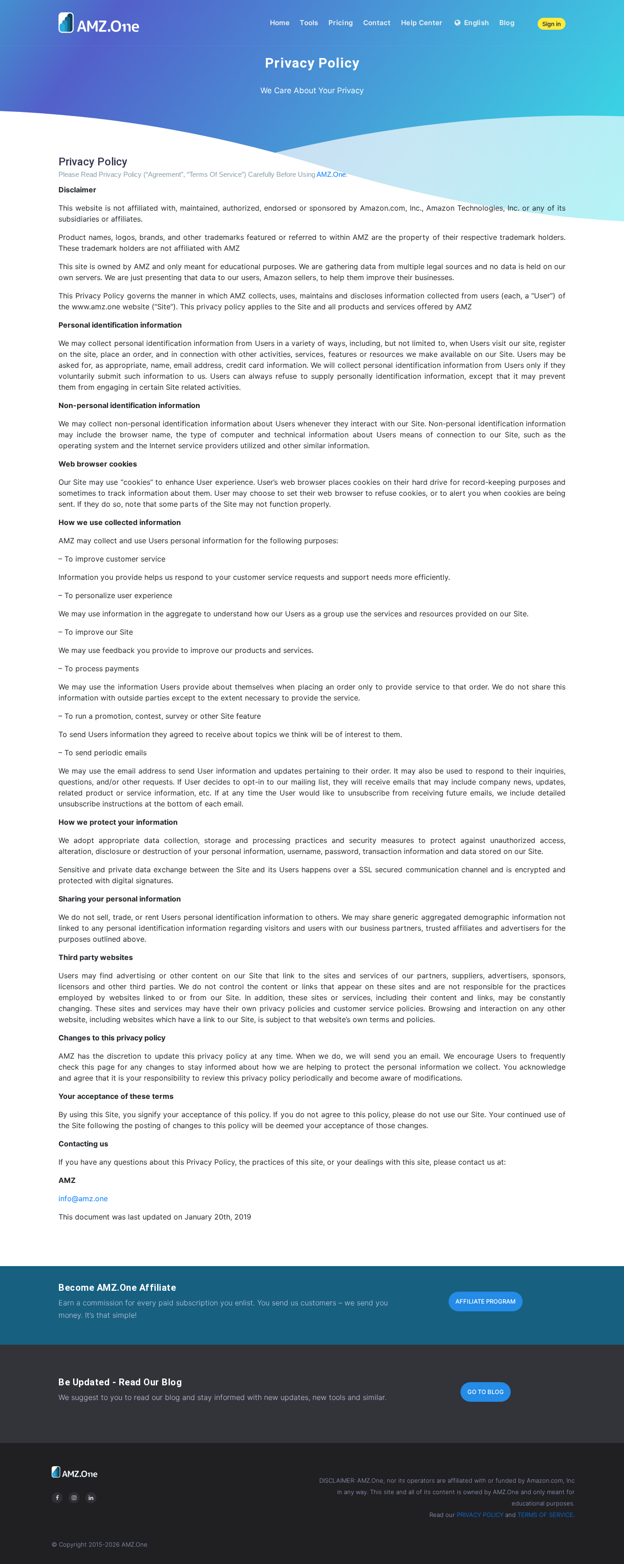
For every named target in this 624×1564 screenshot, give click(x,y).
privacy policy (480, 1514)
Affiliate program (485, 1301)
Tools (309, 22)
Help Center (421, 22)
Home (280, 22)
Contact (377, 22)
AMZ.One (331, 174)
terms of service (545, 1514)
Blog (506, 22)
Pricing (340, 22)
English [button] (475, 22)
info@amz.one (83, 1198)
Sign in (551, 23)
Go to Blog (485, 1391)
